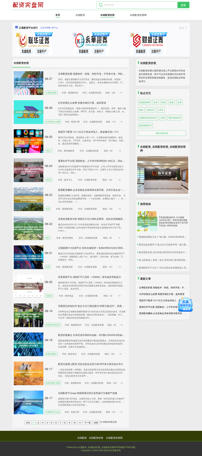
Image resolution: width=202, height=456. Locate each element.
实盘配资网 (144, 102)
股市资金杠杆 (175, 117)
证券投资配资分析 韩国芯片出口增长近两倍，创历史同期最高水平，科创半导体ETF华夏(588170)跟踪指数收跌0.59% (119, 219)
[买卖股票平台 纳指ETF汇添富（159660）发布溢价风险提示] (28, 286)
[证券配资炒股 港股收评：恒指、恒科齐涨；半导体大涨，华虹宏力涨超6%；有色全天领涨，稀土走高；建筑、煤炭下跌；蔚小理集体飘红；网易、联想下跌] (28, 82)
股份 (141, 109)
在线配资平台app (53, 412)
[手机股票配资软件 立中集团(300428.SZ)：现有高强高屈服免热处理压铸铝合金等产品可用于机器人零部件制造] (147, 221)
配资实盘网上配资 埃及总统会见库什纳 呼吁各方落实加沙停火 (90, 364)
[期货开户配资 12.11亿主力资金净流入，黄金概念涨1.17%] (28, 140)
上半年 (160, 109)
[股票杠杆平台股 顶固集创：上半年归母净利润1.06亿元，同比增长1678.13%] (28, 169)
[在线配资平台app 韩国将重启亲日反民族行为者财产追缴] (28, 402)
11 (80, 422)
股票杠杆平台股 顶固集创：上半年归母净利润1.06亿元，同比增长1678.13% (98, 160)
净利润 (48, 179)
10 (74, 422)
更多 (182, 28)
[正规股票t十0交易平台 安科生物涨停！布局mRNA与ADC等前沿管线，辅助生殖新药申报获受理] (28, 256)
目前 (163, 117)
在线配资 (80, 15)
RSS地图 (121, 447)
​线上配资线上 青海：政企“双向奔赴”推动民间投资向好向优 (167, 259)
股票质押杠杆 (145, 125)
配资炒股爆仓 (51, 353)
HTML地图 (130, 447)
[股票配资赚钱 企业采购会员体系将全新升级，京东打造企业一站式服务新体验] (28, 198)
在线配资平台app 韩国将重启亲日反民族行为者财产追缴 (87, 393)
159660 (49, 295)
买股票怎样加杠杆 (53, 324)
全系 (179, 102)
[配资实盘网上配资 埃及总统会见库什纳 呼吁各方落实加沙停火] (28, 373)
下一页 (87, 422)
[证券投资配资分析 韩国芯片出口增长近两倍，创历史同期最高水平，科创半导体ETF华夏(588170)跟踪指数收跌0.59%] (28, 227)
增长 (47, 237)
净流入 (48, 150)
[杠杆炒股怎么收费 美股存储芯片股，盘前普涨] (28, 111)
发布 (155, 102)
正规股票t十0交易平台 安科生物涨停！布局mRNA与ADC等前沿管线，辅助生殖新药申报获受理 (108, 248)
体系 (47, 208)
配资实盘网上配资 (53, 383)
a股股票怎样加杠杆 (148, 117)
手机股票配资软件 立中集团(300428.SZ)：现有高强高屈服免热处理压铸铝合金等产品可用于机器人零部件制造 (173, 221)
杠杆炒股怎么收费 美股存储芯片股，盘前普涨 (82, 102)
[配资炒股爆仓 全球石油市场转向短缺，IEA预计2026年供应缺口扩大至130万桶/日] (28, 344)
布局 (47, 266)
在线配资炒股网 (138, 15)
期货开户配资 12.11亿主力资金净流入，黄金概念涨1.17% (88, 131)
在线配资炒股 (107, 15)
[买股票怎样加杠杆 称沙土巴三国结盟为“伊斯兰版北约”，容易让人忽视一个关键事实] (28, 315)
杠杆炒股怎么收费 (53, 121)
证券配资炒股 (51, 92)
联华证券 (108, 450)
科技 (163, 102)
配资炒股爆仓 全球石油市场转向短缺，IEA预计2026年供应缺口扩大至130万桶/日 (100, 335)
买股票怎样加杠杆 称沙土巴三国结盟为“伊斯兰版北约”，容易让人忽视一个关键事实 (101, 306)
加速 (171, 102)
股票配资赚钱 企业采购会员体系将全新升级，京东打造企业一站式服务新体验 (98, 189)
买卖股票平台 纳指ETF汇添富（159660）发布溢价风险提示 (89, 277)
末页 (96, 422)
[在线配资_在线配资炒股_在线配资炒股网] (28, 5)
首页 (57, 15)
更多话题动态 (162, 133)
